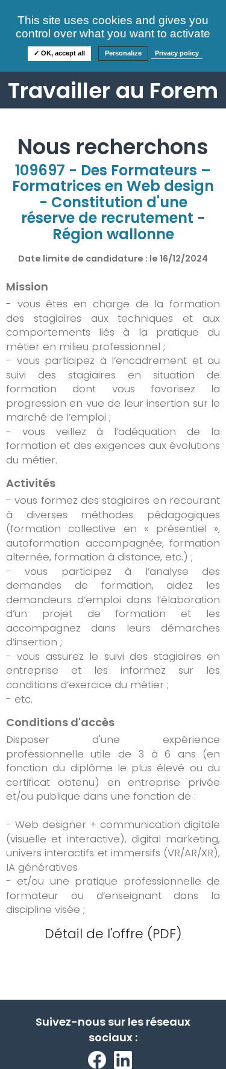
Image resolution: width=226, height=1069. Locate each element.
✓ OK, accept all (59, 53)
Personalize (123, 53)
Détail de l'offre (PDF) (113, 933)
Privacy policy (177, 53)
